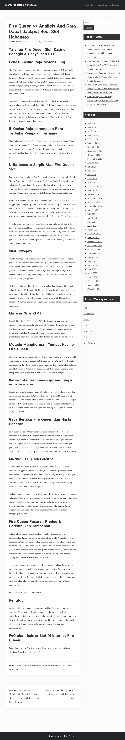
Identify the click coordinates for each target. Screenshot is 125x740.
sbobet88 (60, 431)
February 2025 (94, 186)
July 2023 (91, 261)
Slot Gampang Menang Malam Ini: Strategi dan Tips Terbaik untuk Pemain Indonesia (103, 65)
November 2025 (94, 151)
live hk (86, 319)
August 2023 (93, 257)
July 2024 (91, 214)
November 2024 (94, 198)
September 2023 (94, 253)
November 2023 (94, 245)
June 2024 (92, 218)
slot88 (86, 337)
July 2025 (91, 166)
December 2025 (94, 147)
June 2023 (92, 265)
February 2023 (94, 281)
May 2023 (91, 269)
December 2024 (94, 194)
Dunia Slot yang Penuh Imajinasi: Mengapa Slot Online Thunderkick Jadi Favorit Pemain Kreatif (103, 88)
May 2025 (91, 174)
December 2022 (94, 288)
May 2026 (91, 127)
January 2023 (93, 285)
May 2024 (91, 221)
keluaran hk (88, 313)
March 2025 (92, 182)
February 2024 (94, 233)
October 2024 (93, 202)
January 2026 (93, 143)
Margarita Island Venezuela (21, 4)
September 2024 (94, 206)
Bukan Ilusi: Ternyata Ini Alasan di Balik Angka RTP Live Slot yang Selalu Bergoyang (103, 77)
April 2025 (92, 178)
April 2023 (92, 273)
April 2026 (92, 131)
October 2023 (93, 249)
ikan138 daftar (90, 343)
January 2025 (93, 190)
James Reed (47, 41)
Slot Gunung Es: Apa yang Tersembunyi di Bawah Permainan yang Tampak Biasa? (102, 100)
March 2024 (92, 229)
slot (85, 307)
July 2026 (91, 123)
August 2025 (93, 162)
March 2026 (92, 135)
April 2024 (92, 225)
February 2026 (94, 139)
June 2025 (92, 170)
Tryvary (71, 736)
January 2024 (93, 237)
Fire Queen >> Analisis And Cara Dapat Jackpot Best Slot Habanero (42, 31)
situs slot (87, 331)
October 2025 (93, 155)
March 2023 (92, 277)
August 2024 (93, 210)
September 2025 (94, 158)
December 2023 (94, 241)
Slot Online (24, 665)
